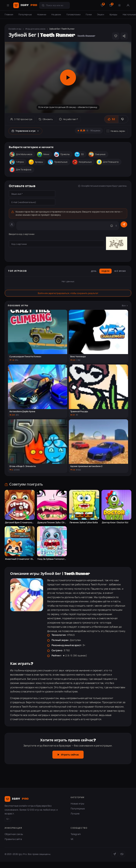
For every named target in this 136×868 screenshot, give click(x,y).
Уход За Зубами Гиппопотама (52, 559)
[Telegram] (115, 854)
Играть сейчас (70, 754)
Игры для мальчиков (35, 28)
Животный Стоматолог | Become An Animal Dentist (19, 559)
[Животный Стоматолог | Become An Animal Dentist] (20, 541)
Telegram (76, 834)
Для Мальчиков (24, 154)
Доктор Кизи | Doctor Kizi (115, 522)
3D (82, 154)
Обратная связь (14, 834)
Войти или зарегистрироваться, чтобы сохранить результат (68, 293)
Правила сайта (13, 839)
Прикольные (61, 161)
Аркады (113, 14)
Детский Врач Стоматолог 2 (19, 522)
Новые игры (77, 803)
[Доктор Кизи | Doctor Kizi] (117, 505)
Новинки (41, 14)
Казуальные (85, 161)
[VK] (122, 854)
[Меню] (8, 5)
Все (124, 305)
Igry (29, 5)
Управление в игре (25, 130)
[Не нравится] (123, 119)
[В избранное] (115, 36)
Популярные (25, 14)
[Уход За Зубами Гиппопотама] (52, 541)
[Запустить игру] (68, 77)
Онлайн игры (14, 28)
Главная (9, 14)
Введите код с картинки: (22, 234)
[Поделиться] (124, 36)
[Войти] (128, 5)
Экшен (100, 14)
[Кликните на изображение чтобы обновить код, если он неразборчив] (116, 244)
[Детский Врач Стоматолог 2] (20, 505)
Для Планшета (111, 161)
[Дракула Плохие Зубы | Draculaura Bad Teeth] (52, 505)
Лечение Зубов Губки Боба (83, 522)
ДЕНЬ (94, 271)
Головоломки (73, 14)
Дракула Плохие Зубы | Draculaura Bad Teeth (52, 522)
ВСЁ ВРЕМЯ (120, 271)
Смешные (100, 154)
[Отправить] (124, 224)
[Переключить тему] (119, 5)
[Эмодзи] (111, 225)
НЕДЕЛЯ (105, 271)
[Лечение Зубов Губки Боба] (84, 505)
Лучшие (75, 813)
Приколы (65, 154)
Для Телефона (23, 169)
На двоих (56, 14)
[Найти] (43, 5)
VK (72, 839)
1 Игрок (20, 161)
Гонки (89, 14)
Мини (46, 154)
